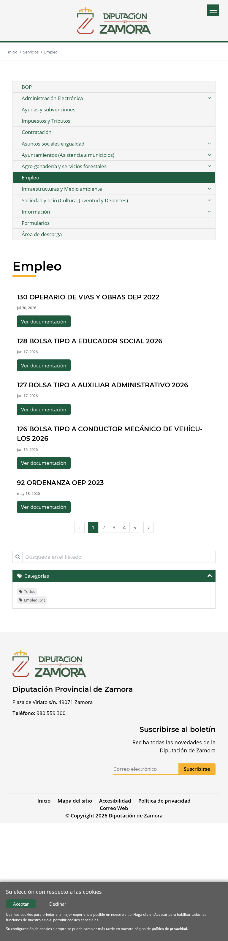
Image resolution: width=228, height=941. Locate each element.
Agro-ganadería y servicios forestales (64, 166)
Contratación (36, 132)
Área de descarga (42, 234)
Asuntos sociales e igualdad (53, 143)
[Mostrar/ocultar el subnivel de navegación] (209, 98)
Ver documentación (43, 321)
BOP (27, 86)
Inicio (13, 52)
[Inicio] (114, 20)
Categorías (36, 575)
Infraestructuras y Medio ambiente (62, 188)
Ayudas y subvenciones (48, 109)
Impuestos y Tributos (46, 120)
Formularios (36, 223)
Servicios (31, 52)
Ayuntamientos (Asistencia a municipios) (68, 154)
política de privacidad (169, 928)
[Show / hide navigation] (213, 10)
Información (36, 211)
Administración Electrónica (52, 98)
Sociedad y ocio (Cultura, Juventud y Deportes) (75, 200)
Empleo (51, 52)
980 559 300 (51, 713)
